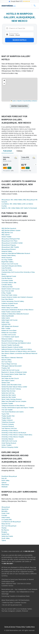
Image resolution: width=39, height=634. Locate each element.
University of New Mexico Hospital (13, 437)
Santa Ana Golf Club (8, 393)
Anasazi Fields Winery (9, 255)
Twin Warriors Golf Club (9, 428)
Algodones (5, 509)
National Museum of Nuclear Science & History (17, 349)
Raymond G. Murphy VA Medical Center (14, 372)
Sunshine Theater (7, 403)
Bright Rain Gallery (7, 262)
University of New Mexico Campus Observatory (17, 435)
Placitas (4, 528)
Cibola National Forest (9, 276)
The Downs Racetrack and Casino (13, 412)
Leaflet (14, 101)
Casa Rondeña (6, 268)
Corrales (4, 515)
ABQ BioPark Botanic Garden (11, 230)
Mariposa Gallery (7, 339)
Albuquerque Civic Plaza (9, 241)
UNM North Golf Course (9, 441)
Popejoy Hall (6, 368)
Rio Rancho (5, 530)
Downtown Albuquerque (9, 476)
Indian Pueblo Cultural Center (11, 312)
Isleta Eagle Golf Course (9, 320)
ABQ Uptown (6, 234)
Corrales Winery (7, 284)
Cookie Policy (30, 627)
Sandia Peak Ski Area (8, 391)
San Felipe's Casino (8, 380)
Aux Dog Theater (7, 259)
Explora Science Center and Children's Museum (17, 297)
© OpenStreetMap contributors (29, 101)
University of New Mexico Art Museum (14, 432)
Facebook (23, 609)
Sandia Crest (6, 382)
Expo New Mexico (7, 299)
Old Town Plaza (7, 362)
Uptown (4, 482)
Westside (5, 487)
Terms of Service (9, 627)
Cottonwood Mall (7, 287)
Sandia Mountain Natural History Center (14, 387)
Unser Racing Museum (9, 443)
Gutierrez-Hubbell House (10, 303)
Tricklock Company (8, 424)
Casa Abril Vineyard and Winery (12, 266)
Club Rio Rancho (7, 278)
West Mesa (5, 484)
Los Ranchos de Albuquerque (11, 521)
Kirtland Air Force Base (9, 330)
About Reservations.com (10, 600)
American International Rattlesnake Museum (16, 253)
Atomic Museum (7, 257)
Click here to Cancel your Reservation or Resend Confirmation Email (18, 580)
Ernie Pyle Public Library (9, 295)
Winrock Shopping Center (10, 447)
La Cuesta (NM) (7, 519)
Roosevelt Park (7, 376)
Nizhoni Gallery (6, 359)
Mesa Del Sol (6, 524)
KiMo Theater (6, 328)
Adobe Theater (6, 237)
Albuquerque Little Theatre (10, 247)
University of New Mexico (10, 430)
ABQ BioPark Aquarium (9, 228)
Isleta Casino (6, 318)
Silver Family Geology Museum (12, 399)
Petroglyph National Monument (12, 366)
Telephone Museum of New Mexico (13, 405)
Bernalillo (5, 511)
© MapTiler (19, 101)
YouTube (4, 611)
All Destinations (24, 600)
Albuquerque (6, 507)
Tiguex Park (5, 414)
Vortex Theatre (6, 445)
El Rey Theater (6, 293)
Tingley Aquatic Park (8, 416)
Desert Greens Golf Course (11, 289)
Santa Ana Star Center (9, 397)
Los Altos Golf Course (9, 334)
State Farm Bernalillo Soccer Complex (14, 401)
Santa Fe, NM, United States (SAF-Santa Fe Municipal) (19, 208)
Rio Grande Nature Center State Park (14, 374)
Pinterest (25, 611)
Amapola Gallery (7, 251)
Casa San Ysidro (7, 270)
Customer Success (20, 602)
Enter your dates (19, 106)
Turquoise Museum (8, 426)
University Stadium (7, 439)
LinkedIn (18, 611)
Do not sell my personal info (12, 605)
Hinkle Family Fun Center (10, 307)
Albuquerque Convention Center (12, 243)
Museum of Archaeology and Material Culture (16, 343)
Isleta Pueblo (6, 517)
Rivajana (4, 532)
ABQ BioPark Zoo (7, 232)
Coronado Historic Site (9, 282)
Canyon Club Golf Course (10, 264)
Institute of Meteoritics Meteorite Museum (15, 314)
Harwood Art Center (8, 305)
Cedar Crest (5, 513)
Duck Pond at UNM (8, 291)
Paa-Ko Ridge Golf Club (9, 364)
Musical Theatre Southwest (10, 345)
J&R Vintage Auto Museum (10, 326)
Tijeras (4, 540)
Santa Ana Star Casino (9, 395)
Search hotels (19, 40)
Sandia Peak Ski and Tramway (11, 389)
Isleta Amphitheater (8, 316)
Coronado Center (7, 280)
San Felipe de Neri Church (10, 378)
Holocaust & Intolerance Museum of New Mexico (17, 309)
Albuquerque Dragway (9, 245)
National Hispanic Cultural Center (12, 347)
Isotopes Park (6, 324)
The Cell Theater (7, 409)
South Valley (6, 538)
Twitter (29, 609)
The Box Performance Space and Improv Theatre (18, 407)
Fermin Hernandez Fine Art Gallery (13, 301)
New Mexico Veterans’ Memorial (12, 357)
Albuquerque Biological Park (11, 239)
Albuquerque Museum (9, 249)
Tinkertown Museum (8, 422)
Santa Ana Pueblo (7, 536)
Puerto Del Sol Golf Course (10, 370)
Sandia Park (5, 534)
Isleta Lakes (5, 322)
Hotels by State (8, 602)
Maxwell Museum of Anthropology (12, 341)
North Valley (5, 480)
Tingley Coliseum (7, 420)
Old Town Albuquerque (9, 526)
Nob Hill (4, 478)
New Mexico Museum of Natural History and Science (19, 351)
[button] (4, 80)
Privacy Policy (20, 627)
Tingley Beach (6, 418)
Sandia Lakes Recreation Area (11, 384)
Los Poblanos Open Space (10, 337)
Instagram (11, 611)
